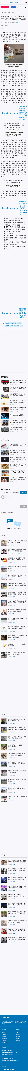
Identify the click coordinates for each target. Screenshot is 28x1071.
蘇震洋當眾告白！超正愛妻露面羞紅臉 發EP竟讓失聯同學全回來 (4, 880)
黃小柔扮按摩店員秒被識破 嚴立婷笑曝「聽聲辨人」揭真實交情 (4, 871)
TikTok (13, 1069)
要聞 (19, 553)
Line (10, 1069)
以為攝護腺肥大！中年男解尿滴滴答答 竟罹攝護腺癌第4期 (5, 423)
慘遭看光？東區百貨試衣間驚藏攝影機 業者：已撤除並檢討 (4, 738)
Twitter (3, 1069)
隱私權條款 (4, 1038)
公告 (17, 1032)
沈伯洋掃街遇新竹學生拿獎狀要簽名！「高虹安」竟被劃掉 (4, 577)
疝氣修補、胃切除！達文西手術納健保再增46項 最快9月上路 (5, 452)
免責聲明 (4, 1040)
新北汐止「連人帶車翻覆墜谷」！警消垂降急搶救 (4, 747)
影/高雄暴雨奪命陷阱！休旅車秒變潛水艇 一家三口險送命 (4, 781)
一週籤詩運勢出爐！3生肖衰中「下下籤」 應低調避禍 (4, 637)
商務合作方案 (5, 1042)
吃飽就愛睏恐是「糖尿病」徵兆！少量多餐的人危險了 (5, 446)
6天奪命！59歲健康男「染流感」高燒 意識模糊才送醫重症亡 (5, 459)
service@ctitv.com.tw (12, 1060)
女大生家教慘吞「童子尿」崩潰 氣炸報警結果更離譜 (5, 416)
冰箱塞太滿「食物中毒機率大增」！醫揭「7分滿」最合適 (5, 473)
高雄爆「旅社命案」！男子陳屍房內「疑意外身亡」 (4, 773)
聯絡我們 (18, 1036)
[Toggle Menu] (25, 7)
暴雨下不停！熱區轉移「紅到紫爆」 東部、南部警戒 (4, 655)
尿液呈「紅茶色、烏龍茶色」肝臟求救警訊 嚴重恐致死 (5, 402)
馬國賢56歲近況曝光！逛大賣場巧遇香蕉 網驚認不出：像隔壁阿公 (4, 862)
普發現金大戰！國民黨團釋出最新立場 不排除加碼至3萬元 (4, 551)
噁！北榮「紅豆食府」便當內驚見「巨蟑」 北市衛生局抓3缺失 (5, 466)
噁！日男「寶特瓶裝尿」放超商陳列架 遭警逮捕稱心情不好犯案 (5, 382)
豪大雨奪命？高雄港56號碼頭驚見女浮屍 (4, 569)
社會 (14, 570)
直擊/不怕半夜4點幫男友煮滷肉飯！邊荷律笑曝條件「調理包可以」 (4, 931)
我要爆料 (18, 1038)
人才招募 (4, 1034)
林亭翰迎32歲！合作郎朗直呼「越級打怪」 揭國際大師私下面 (4, 897)
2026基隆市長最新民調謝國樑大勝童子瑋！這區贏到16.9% (4, 612)
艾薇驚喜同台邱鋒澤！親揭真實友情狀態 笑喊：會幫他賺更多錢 (4, 905)
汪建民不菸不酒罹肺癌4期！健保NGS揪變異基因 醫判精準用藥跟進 (5, 479)
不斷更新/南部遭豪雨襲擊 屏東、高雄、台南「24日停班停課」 (4, 560)
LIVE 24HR (5, 7)
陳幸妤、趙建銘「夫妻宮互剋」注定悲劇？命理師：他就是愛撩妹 (4, 603)
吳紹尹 (16, 22)
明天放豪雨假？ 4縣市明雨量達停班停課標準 (4, 646)
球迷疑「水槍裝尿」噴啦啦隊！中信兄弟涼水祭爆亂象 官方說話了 (5, 396)
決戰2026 (13, 7)
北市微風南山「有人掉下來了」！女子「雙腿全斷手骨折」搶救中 (4, 764)
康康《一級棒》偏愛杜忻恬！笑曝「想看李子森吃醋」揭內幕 (4, 888)
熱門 (21, 7)
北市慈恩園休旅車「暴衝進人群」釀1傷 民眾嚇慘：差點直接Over (4, 586)
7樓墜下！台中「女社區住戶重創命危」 (4, 799)
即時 (18, 7)
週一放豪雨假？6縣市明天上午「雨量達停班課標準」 (4, 620)
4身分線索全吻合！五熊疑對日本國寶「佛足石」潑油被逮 (4, 543)
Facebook (5, 1069)
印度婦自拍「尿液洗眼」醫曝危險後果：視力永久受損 (5, 409)
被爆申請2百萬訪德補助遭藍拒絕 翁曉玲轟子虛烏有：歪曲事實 (4, 629)
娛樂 (14, 545)
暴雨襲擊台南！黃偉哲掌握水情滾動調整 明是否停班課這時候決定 (4, 594)
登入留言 (23, 492)
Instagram (8, 1069)
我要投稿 (18, 1040)
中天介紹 (4, 1032)
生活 (14, 605)
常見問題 (18, 1034)
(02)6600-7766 (8, 1054)
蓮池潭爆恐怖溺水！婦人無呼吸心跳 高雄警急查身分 (4, 721)
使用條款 (4, 1036)
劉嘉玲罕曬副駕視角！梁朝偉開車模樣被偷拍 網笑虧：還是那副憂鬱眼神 (4, 914)
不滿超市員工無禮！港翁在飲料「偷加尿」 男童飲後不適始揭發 (5, 389)
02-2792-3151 (10, 1058)
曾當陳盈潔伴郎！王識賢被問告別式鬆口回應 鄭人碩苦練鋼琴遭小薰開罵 (4, 940)
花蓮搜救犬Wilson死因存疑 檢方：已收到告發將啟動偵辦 (4, 756)
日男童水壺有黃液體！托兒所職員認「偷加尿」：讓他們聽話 (5, 429)
